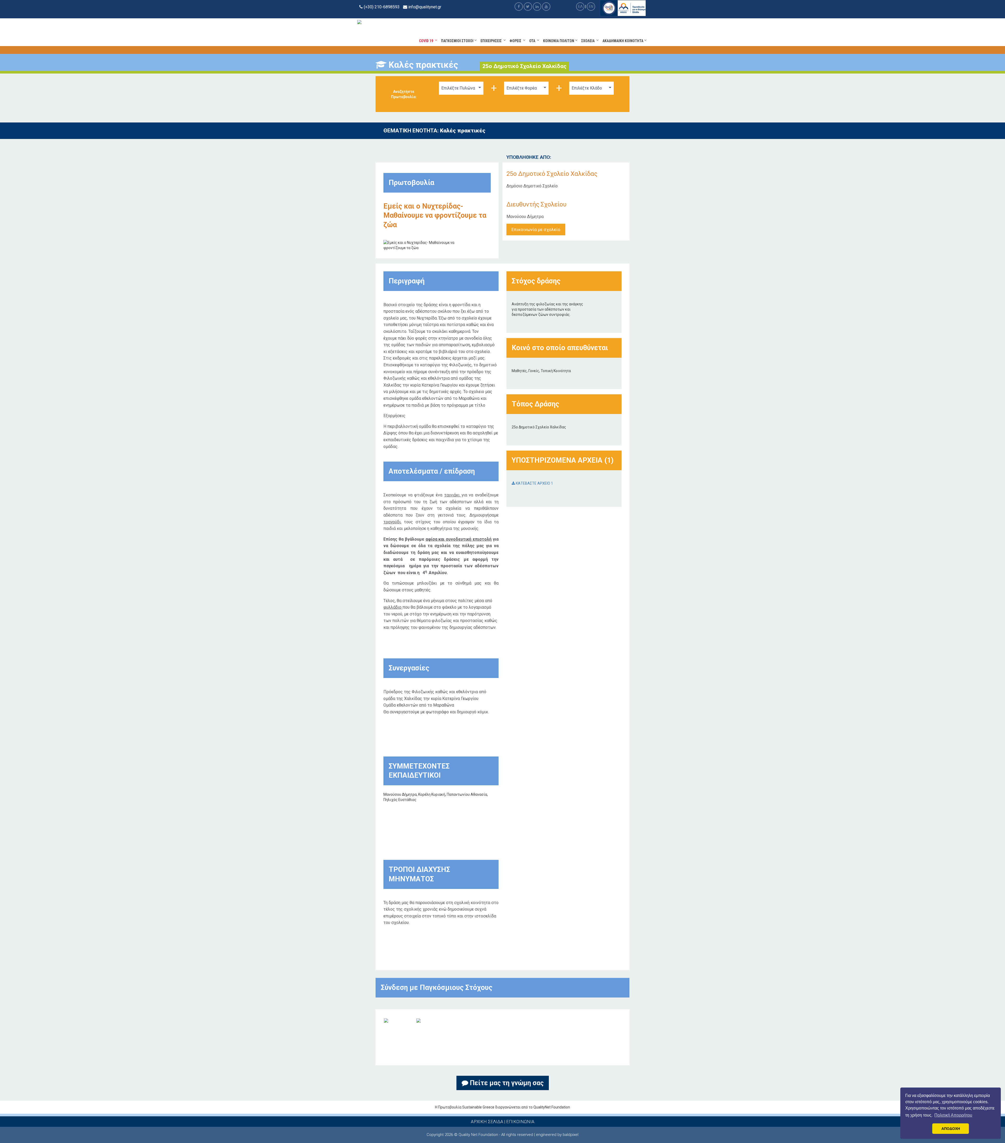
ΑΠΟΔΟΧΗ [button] (950, 1129)
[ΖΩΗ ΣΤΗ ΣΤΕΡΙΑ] (418, 1020)
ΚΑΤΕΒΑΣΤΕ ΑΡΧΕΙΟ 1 (534, 483)
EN (591, 6)
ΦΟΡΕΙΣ (516, 41)
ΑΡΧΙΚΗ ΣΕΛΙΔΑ (487, 1121)
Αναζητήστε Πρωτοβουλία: (404, 94)
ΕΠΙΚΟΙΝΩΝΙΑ (520, 1121)
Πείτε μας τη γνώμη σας (506, 1083)
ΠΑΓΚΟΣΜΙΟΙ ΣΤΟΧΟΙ (457, 41)
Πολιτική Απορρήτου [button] (953, 1115)
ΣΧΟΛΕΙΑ (588, 41)
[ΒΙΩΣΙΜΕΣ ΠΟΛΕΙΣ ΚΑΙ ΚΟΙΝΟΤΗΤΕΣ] (386, 1020)
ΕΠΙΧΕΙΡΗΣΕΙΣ (492, 41)
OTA (533, 41)
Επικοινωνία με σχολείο (535, 229)
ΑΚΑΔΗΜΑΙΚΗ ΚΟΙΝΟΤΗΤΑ (623, 41)
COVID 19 (427, 41)
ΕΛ (580, 6)
